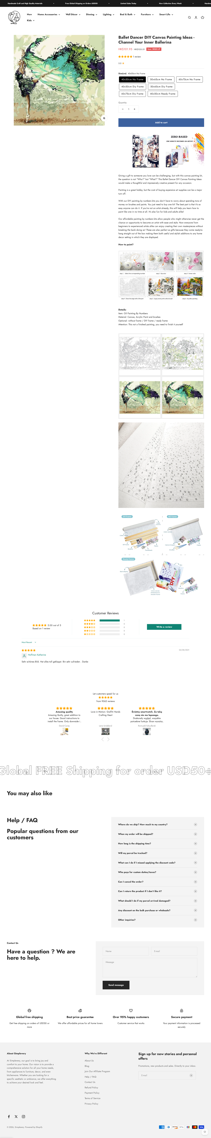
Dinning (90, 14)
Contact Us (90, 1082)
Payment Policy (92, 1092)
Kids (29, 20)
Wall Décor (72, 14)
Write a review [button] (164, 626)
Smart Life (164, 14)
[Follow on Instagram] (23, 1117)
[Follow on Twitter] (16, 1117)
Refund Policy (91, 1087)
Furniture (146, 14)
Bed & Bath (126, 14)
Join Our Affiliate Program (97, 1071)
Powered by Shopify (33, 1127)
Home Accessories (47, 14)
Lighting (107, 14)
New (29, 14)
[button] (125, 56)
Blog (87, 1066)
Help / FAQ (90, 1076)
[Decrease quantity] (123, 109)
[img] (28, 650)
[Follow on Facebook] (9, 1117)
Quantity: (122, 102)
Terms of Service (92, 1098)
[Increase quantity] (134, 109)
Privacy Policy (91, 1103)
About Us (89, 1060)
